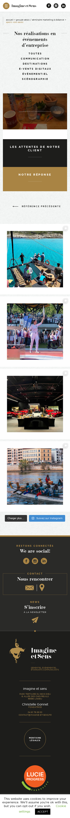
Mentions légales (35, 739)
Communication (35, 58)
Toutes (35, 53)
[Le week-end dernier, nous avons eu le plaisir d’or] (35, 259)
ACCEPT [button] (42, 811)
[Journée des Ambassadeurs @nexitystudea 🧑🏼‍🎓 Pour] (35, 476)
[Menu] (6, 6)
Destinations (35, 63)
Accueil (9, 20)
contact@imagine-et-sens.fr (35, 715)
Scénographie (35, 79)
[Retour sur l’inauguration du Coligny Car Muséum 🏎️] (35, 404)
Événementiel (35, 74)
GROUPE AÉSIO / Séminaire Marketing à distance (40, 20)
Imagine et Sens (23, 7)
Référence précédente (41, 206)
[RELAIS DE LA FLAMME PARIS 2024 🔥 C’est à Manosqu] (35, 331)
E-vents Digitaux (35, 69)
